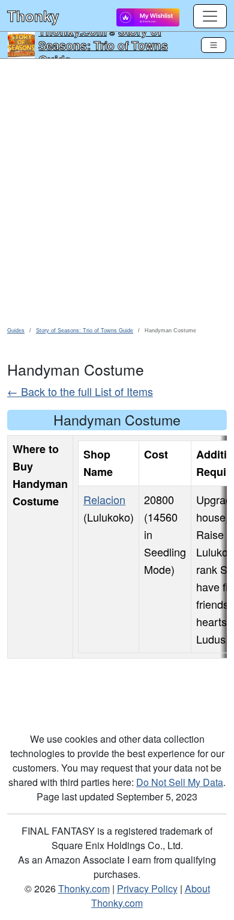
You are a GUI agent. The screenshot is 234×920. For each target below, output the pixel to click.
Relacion (104, 499)
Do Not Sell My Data (179, 782)
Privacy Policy (147, 888)
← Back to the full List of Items (80, 391)
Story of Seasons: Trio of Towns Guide (103, 45)
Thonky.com (84, 888)
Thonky (33, 15)
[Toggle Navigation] (213, 45)
